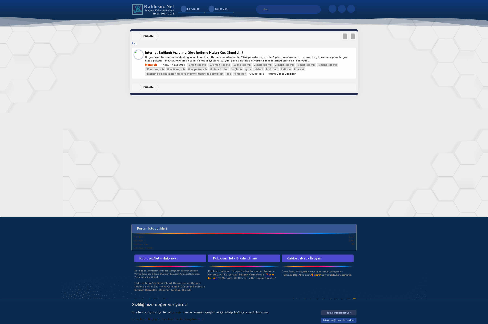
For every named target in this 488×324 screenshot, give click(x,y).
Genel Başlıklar (286, 73)
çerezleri (177, 312)
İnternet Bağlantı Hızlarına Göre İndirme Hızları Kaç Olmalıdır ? (194, 52)
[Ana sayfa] (136, 36)
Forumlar (193, 8)
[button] (202, 9)
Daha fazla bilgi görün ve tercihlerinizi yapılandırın (167, 319)
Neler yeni (221, 8)
